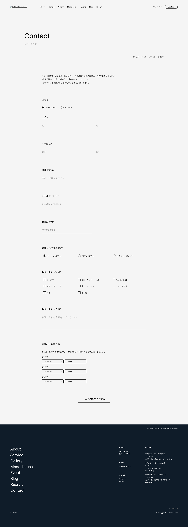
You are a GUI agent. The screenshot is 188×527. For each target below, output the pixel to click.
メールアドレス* (50, 196)
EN (157, 7)
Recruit (99, 7)
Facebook (122, 481)
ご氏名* (46, 117)
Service (52, 7)
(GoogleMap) (168, 459)
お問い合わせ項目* (51, 272)
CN (161, 7)
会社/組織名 (48, 169)
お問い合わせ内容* (51, 309)
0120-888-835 (123, 451)
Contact (171, 7)
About (42, 7)
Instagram (122, 479)
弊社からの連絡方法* (52, 248)
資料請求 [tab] (68, 107)
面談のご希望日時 (51, 344)
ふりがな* (47, 143)
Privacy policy (173, 513)
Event (83, 7)
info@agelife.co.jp (125, 466)
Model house (72, 7)
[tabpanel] (94, 259)
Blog (91, 7)
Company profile (161, 513)
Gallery (61, 7)
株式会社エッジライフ (139, 57)
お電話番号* (48, 222)
